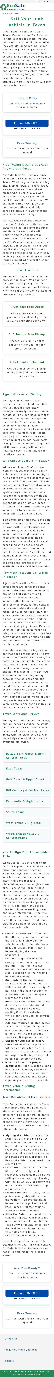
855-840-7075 (27, 123)
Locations (40, 2)
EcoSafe (6, 13)
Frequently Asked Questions (21, 1350)
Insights (9, 1361)
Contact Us (11, 1339)
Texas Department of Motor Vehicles (27, 1097)
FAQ (49, 2)
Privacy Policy (35, 1374)
